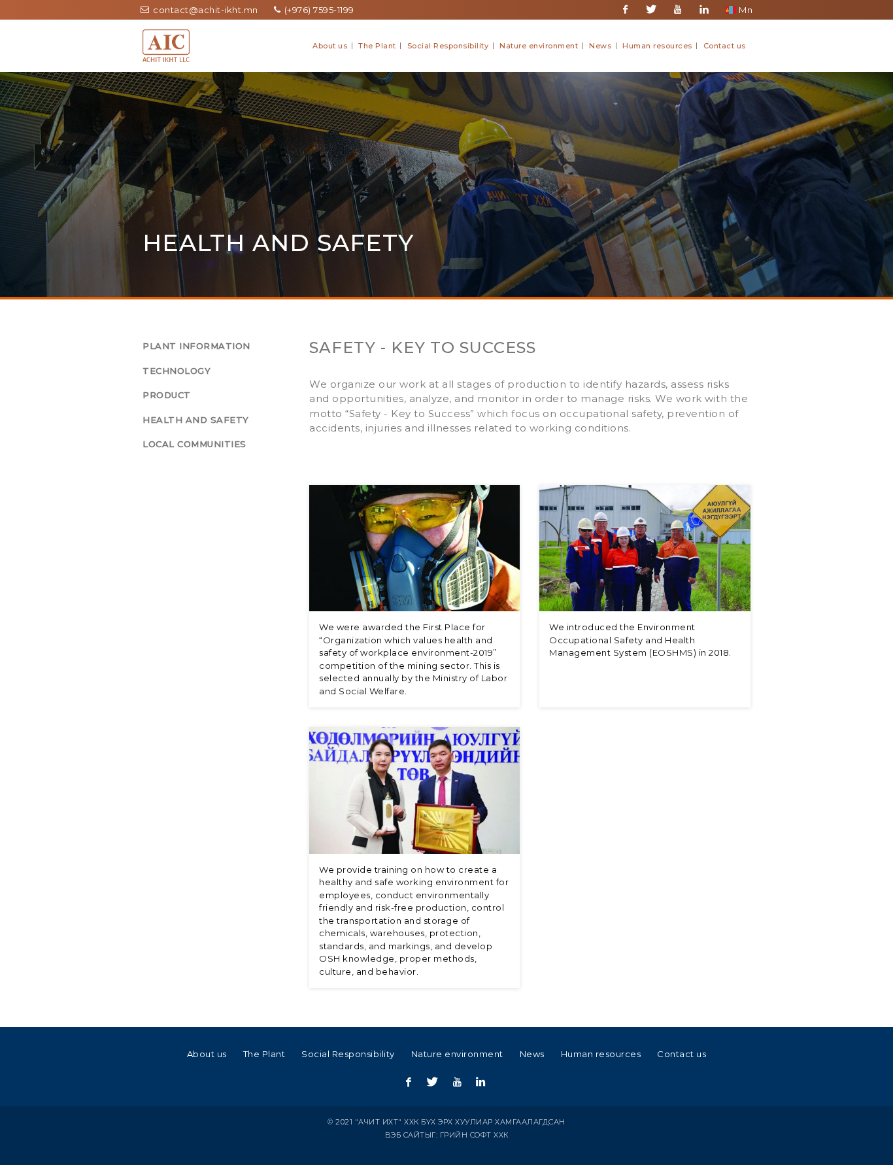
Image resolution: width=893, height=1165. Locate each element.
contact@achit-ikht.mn (204, 10)
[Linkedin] (704, 10)
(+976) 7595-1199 (318, 10)
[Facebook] (626, 10)
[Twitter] (652, 10)
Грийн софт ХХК (474, 1135)
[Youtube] (678, 10)
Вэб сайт (405, 1135)
